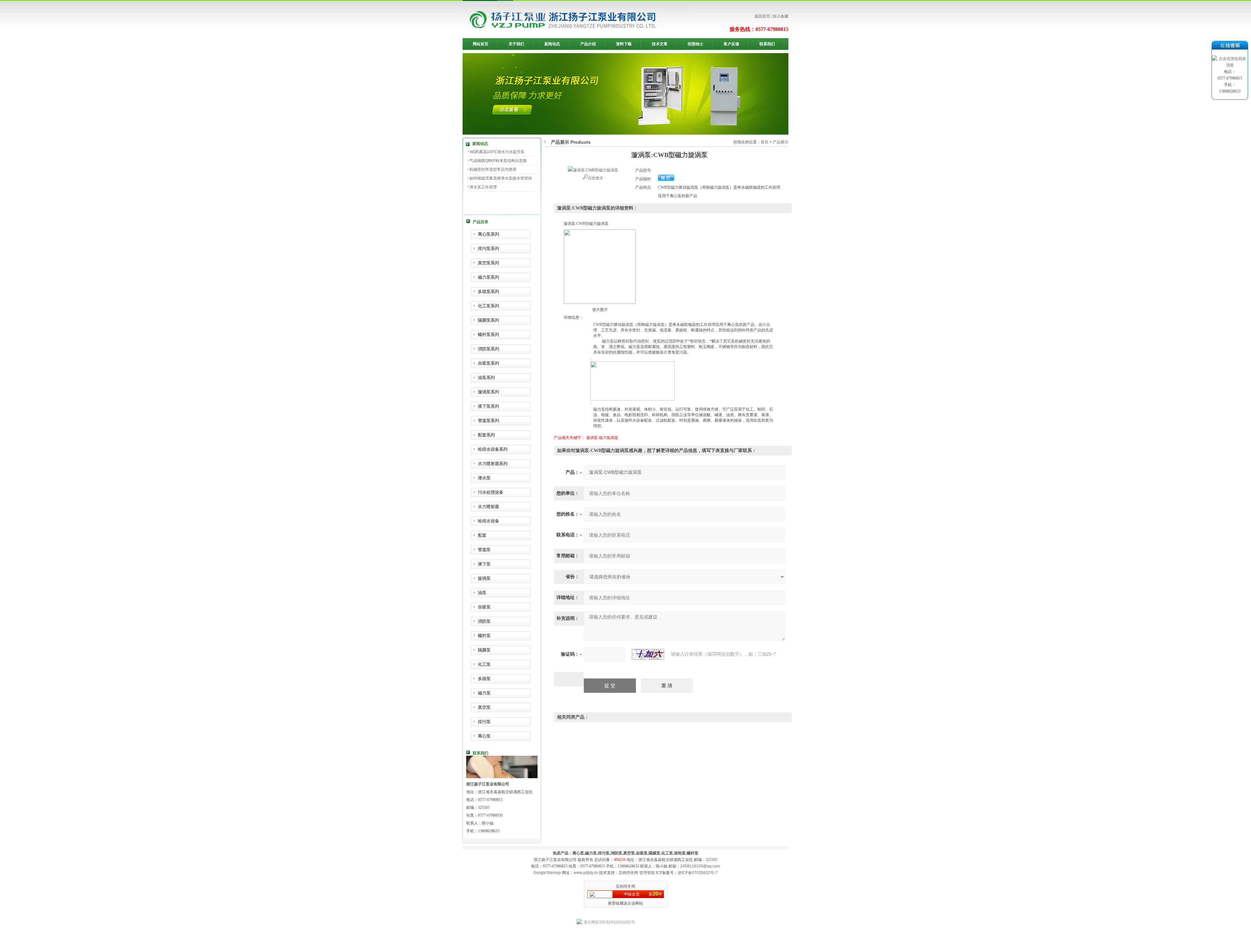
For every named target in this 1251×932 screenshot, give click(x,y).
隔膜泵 (484, 650)
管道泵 (484, 549)
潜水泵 (484, 477)
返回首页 (762, 16)
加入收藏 (780, 16)
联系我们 (767, 44)
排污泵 (484, 721)
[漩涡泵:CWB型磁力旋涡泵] (593, 170)
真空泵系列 (488, 262)
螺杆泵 (484, 635)
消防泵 (484, 621)
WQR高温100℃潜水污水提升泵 (497, 152)
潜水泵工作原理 (483, 187)
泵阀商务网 (628, 872)
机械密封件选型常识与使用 (492, 169)
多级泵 (484, 678)
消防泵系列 (488, 348)
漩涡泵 (592, 437)
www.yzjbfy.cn (586, 872)
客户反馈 (731, 44)
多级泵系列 (488, 291)
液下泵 (484, 563)
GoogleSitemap (547, 872)
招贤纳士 (695, 44)
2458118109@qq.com (700, 866)
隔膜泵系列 (488, 320)
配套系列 (486, 434)
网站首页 (480, 44)
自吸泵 (484, 606)
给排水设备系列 (493, 449)
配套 (482, 535)
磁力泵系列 (488, 277)
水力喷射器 (488, 506)
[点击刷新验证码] (648, 654)
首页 (765, 142)
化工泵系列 (488, 305)
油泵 (482, 592)
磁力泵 (484, 693)
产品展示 (780, 142)
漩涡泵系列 (488, 391)
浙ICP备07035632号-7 (698, 872)
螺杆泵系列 (488, 334)
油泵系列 (486, 377)
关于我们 (516, 44)
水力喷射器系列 (493, 463)
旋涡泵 (484, 578)
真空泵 (484, 707)
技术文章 (660, 44)
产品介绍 (588, 44)
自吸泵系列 (488, 363)
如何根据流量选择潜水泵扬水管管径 (500, 178)
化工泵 (484, 664)
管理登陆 (647, 872)
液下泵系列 (488, 406)
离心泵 (484, 736)
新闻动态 (552, 44)
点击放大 (595, 178)
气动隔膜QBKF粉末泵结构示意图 (498, 160)
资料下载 (624, 44)
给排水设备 (488, 520)
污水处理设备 (490, 492)
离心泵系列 (488, 234)
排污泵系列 (488, 248)
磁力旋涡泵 (608, 437)
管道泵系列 (488, 420)
